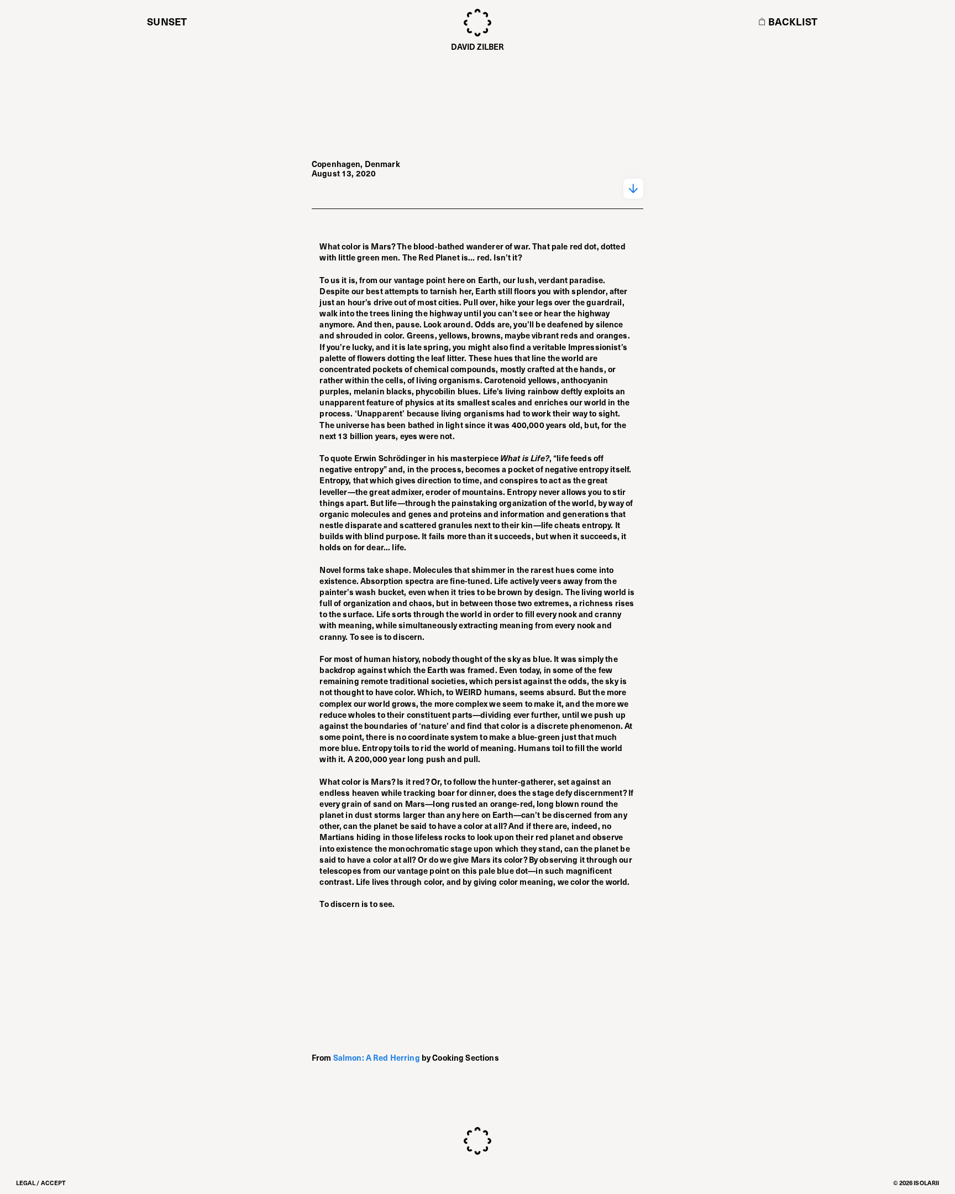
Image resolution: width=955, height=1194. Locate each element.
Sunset (167, 21)
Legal (26, 1183)
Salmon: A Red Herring (376, 1057)
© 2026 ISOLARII (916, 1183)
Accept (53, 1183)
